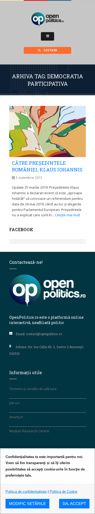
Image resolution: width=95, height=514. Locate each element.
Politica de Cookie (63, 492)
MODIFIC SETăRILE (27, 503)
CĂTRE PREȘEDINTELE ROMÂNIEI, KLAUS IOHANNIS (47, 166)
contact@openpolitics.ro (44, 334)
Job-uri (14, 402)
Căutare (50, 50)
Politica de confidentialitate (26, 492)
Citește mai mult (67, 215)
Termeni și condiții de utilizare (33, 388)
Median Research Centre (29, 431)
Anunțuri (16, 416)
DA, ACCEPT (74, 503)
